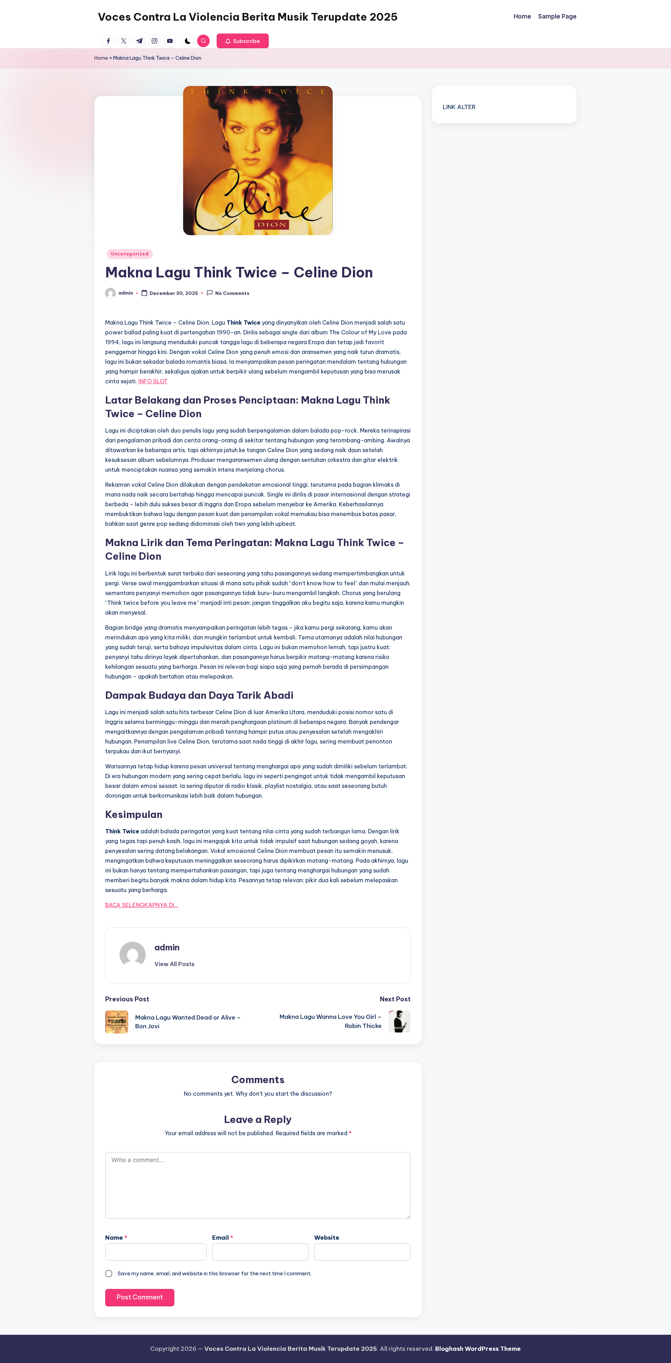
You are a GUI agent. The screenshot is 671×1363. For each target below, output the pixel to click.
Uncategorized (130, 253)
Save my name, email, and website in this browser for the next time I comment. (214, 1273)
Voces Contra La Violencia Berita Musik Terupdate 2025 (248, 16)
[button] (243, 41)
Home (101, 58)
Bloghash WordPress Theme (478, 1349)
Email (222, 1237)
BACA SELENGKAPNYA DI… (141, 904)
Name (116, 1237)
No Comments (232, 293)
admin (167, 947)
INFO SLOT (153, 381)
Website (326, 1237)
